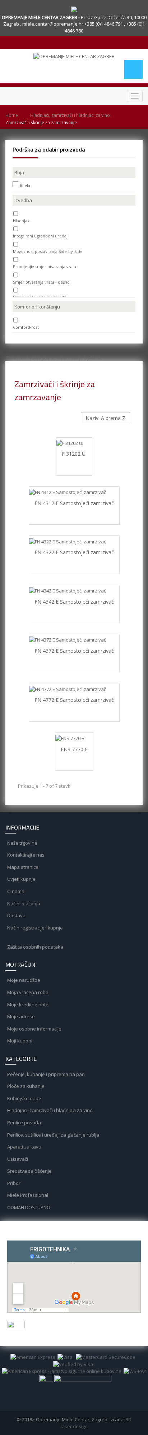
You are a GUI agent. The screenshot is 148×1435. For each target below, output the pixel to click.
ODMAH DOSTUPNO (28, 1207)
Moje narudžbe (23, 980)
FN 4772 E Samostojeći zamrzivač (74, 699)
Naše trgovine (21, 843)
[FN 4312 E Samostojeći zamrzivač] (74, 492)
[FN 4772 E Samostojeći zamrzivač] (74, 688)
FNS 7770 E (74, 749)
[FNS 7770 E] (74, 738)
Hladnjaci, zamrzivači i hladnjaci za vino (70, 115)
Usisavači (17, 1159)
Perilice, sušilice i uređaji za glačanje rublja (52, 1135)
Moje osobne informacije (33, 1028)
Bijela (25, 185)
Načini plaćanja (23, 903)
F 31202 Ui (74, 453)
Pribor (13, 1183)
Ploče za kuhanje (25, 1086)
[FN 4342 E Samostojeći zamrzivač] (74, 590)
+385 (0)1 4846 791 (104, 24)
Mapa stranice (22, 867)
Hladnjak (21, 220)
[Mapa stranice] (74, 940)
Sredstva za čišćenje (29, 1171)
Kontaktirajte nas (25, 855)
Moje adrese (20, 1016)
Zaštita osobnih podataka (34, 947)
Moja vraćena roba (27, 992)
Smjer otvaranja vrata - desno (41, 282)
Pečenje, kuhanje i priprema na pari (45, 1074)
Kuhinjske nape (23, 1098)
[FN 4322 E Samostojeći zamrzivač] (74, 541)
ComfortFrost (26, 327)
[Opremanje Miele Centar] (74, 56)
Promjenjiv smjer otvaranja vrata (44, 266)
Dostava (16, 915)
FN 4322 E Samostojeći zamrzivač (74, 552)
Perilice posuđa (23, 1122)
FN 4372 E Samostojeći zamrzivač (74, 650)
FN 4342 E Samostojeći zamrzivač (74, 601)
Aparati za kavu (23, 1146)
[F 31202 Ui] (74, 443)
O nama (15, 891)
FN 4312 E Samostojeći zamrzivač (74, 503)
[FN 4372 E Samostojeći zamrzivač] (74, 639)
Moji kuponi (19, 1040)
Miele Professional (27, 1195)
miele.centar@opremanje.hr (53, 24)
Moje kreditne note (27, 1004)
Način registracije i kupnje (34, 927)
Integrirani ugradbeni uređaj (40, 236)
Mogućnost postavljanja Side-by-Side (48, 251)
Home (11, 115)
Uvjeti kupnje (21, 879)
